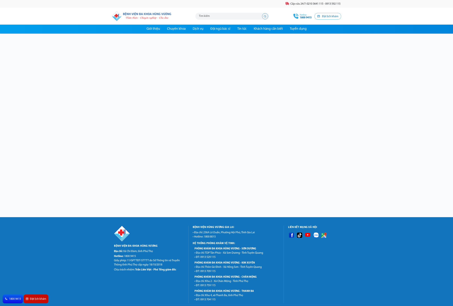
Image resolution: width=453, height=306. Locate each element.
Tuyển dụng (298, 29)
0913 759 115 (208, 285)
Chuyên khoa (176, 29)
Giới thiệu (153, 29)
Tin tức (242, 29)
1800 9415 (125, 256)
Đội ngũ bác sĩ (220, 29)
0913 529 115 (208, 257)
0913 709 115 (208, 271)
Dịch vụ (198, 29)
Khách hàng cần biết (268, 29)
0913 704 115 (208, 299)
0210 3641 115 (315, 3)
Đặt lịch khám (330, 16)
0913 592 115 (332, 3)
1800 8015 (210, 236)
